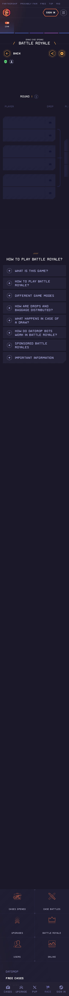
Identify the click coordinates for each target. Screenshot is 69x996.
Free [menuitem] (43, 3)
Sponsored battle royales (31, 345)
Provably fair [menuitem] (29, 3)
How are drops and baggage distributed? (34, 308)
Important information (34, 358)
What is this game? (31, 271)
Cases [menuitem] (8, 991)
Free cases (15, 978)
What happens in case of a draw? (37, 320)
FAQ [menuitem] (58, 3)
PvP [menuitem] (36, 988)
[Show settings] (62, 53)
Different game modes (34, 296)
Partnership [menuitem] (9, 3)
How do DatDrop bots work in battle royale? (36, 333)
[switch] (7, 23)
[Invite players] (52, 53)
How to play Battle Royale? (32, 283)
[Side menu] (63, 12)
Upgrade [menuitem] (21, 991)
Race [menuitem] (49, 988)
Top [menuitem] (51, 3)
